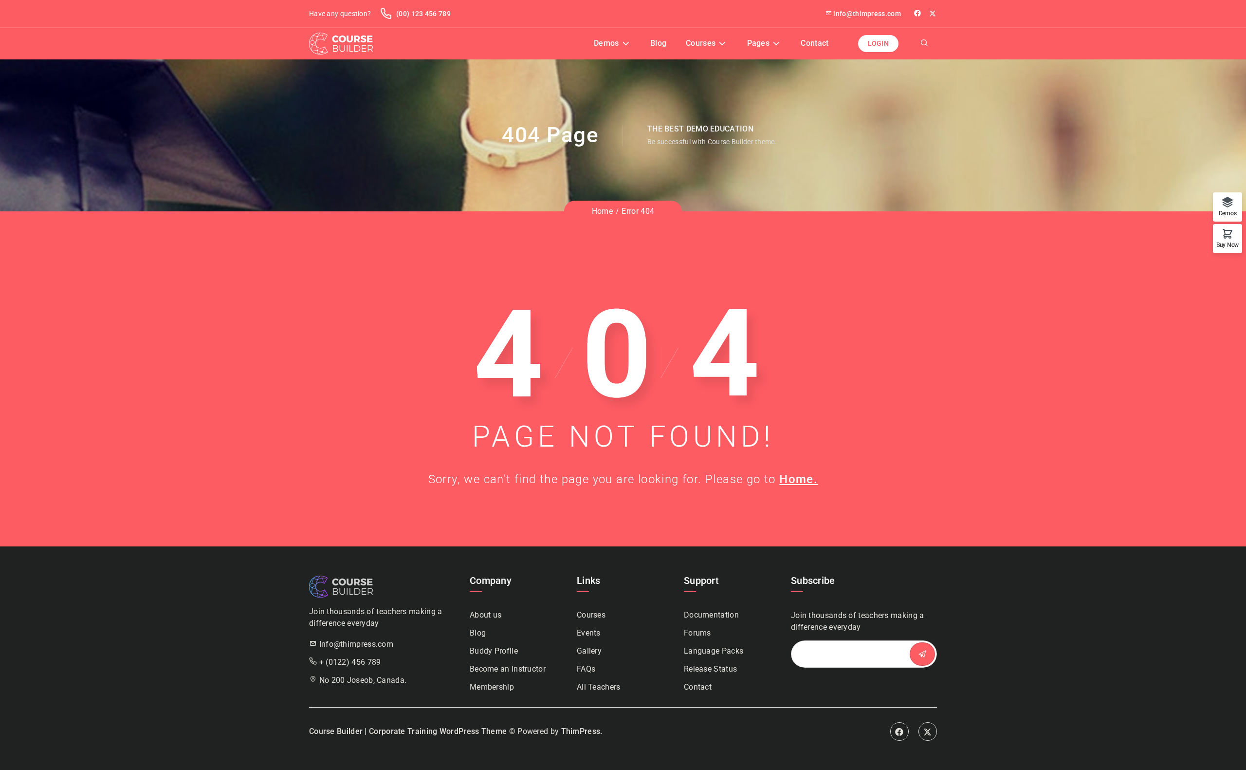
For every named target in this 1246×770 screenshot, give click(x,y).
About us (485, 615)
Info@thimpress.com (356, 644)
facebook (918, 13)
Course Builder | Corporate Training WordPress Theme (408, 731)
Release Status (710, 669)
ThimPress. (582, 731)
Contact (814, 43)
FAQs (586, 669)
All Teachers (599, 687)
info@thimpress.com (866, 14)
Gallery (589, 651)
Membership (492, 687)
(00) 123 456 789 (422, 14)
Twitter (933, 13)
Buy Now (1227, 245)
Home (602, 211)
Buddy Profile (494, 651)
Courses (700, 43)
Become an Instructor (508, 669)
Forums (697, 633)
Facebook (899, 731)
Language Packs (713, 651)
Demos (606, 43)
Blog (658, 43)
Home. (798, 479)
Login (878, 43)
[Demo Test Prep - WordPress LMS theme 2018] (341, 43)
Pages (758, 43)
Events (589, 633)
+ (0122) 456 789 (350, 662)
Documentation (711, 615)
